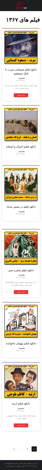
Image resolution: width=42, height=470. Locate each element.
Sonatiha (22, 78)
